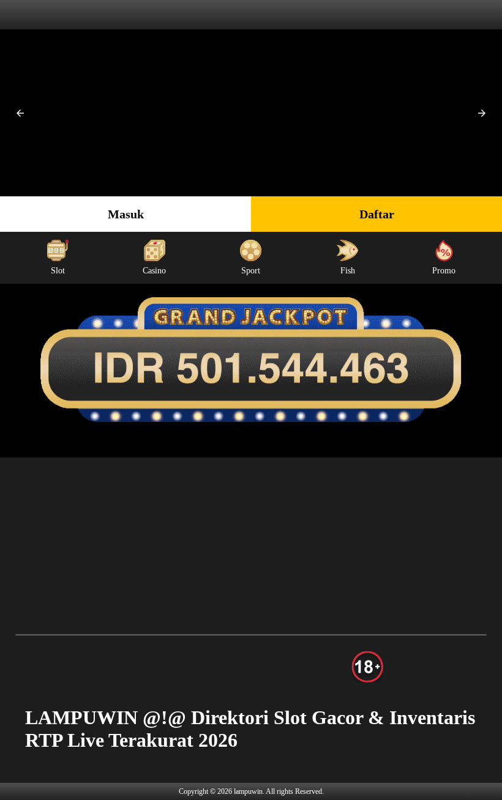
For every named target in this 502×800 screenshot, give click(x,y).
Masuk (126, 214)
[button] (20, 113)
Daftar (376, 214)
